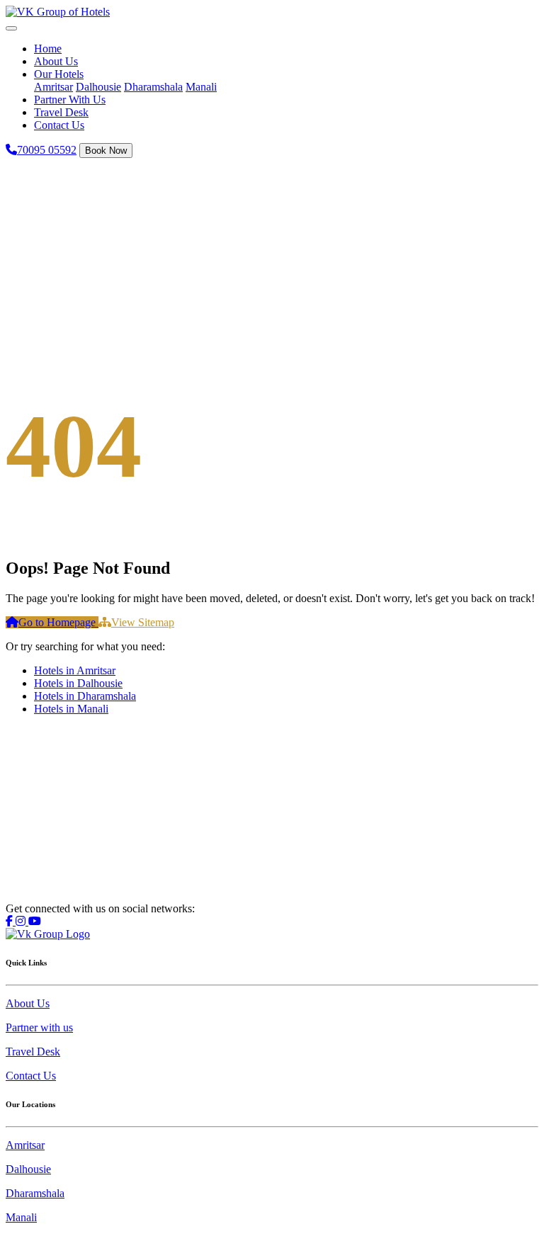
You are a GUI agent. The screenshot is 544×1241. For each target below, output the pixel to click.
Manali (201, 87)
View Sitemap (142, 622)
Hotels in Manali (71, 709)
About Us (56, 61)
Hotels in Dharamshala (85, 696)
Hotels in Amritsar (74, 670)
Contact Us (59, 125)
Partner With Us (70, 100)
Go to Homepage (58, 622)
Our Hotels (59, 74)
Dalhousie (98, 87)
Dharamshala (153, 87)
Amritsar (53, 87)
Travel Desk (61, 112)
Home (48, 48)
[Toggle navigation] (11, 28)
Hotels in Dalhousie (78, 683)
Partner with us (39, 1027)
